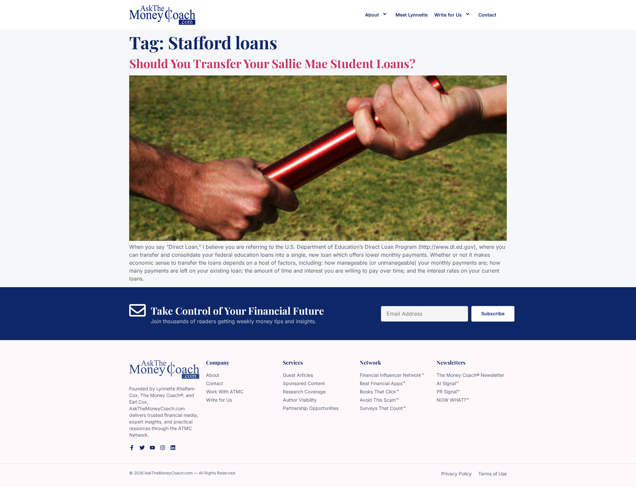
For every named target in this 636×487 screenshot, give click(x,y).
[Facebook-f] (131, 447)
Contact (487, 15)
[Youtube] (152, 447)
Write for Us (448, 15)
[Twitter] (142, 447)
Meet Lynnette (412, 15)
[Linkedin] (173, 447)
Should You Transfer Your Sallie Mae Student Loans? (272, 63)
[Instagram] (162, 447)
